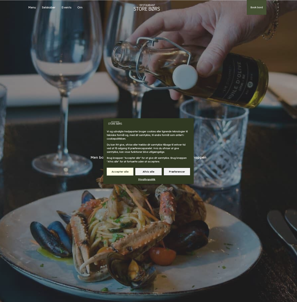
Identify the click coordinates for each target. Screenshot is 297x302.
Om (79, 7)
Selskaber (49, 7)
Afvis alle (148, 171)
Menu (32, 7)
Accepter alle (120, 171)
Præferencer (177, 171)
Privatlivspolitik (146, 179)
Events (66, 7)
